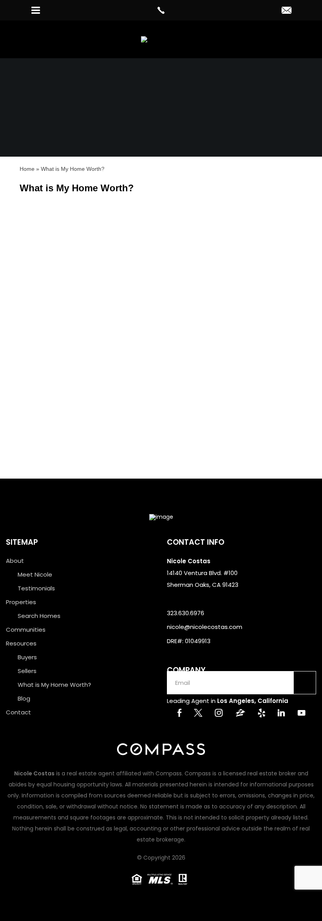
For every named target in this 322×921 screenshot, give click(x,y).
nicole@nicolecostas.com (204, 627)
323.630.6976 (185, 613)
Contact (18, 712)
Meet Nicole (35, 574)
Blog (24, 698)
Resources (21, 643)
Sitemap (22, 542)
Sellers (27, 671)
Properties (21, 602)
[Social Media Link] (179, 714)
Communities (26, 629)
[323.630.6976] (161, 10)
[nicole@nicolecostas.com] (286, 11)
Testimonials (36, 588)
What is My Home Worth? (54, 685)
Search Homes (39, 616)
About (15, 561)
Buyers (27, 657)
